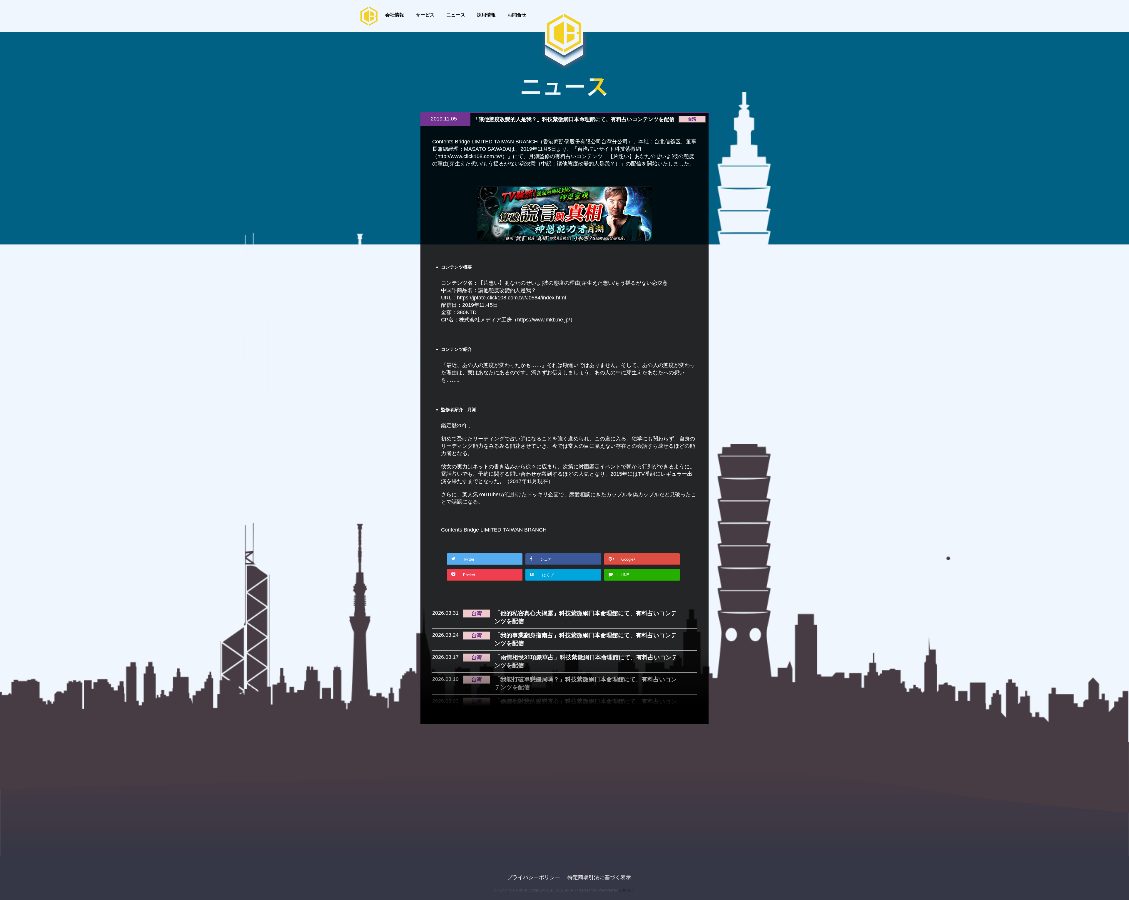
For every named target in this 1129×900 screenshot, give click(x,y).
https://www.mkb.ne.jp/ (543, 320)
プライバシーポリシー (533, 877)
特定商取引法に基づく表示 (599, 877)
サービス (425, 14)
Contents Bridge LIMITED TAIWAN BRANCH (494, 530)
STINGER (626, 890)
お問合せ (516, 14)
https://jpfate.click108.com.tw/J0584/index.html (511, 298)
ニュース (455, 14)
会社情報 (394, 14)
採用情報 (486, 14)
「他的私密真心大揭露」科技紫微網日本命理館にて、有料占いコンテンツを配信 (586, 617)
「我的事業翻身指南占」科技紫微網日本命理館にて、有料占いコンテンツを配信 (586, 639)
